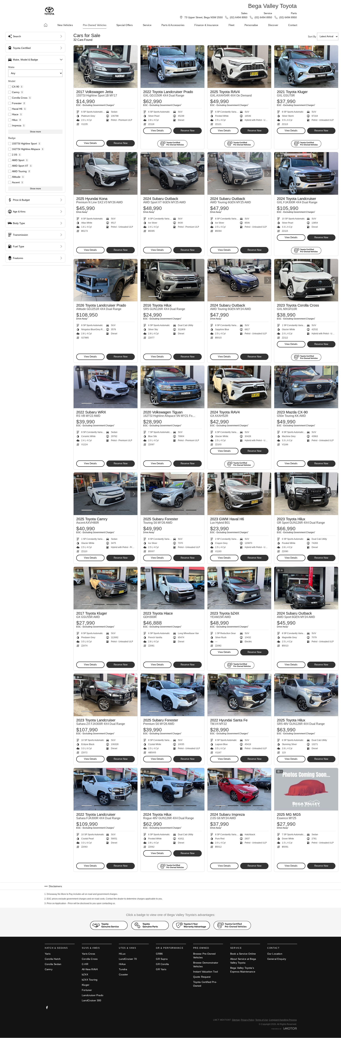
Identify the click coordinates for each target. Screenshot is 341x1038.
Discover (273, 25)
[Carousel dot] (86, 189)
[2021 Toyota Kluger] (306, 66)
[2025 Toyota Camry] (105, 493)
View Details (90, 143)
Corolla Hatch (53, 958)
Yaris (47, 953)
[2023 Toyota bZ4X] (239, 588)
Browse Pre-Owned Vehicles (204, 955)
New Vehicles (65, 25)
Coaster (123, 974)
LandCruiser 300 (91, 1000)
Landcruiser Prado (92, 995)
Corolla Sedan (53, 964)
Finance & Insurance (206, 25)
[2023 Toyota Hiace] (172, 588)
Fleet (231, 25)
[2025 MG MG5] (306, 789)
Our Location (274, 953)
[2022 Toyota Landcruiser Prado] (172, 66)
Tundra (123, 969)
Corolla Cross (90, 958)
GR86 (159, 953)
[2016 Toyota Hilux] (172, 280)
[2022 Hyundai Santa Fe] (239, 695)
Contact (292, 25)
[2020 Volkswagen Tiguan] (172, 387)
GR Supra (161, 958)
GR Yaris (161, 969)
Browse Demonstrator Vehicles (205, 964)
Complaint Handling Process (283, 1020)
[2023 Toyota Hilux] (306, 493)
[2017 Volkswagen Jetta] (105, 66)
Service (147, 25)
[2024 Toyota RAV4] (239, 387)
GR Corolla (162, 964)
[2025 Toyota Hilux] (306, 695)
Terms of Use (261, 1020)
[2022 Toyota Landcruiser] (105, 789)
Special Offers (124, 25)
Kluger (85, 984)
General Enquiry (276, 958)
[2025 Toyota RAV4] (239, 66)
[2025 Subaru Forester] (172, 493)
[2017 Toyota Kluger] (105, 588)
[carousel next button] (133, 66)
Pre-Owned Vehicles (94, 25)
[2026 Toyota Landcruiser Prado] (105, 280)
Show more (35, 131)
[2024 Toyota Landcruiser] (306, 173)
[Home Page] (49, 11)
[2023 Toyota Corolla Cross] (306, 280)
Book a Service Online (243, 953)
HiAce (122, 964)
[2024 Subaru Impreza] (239, 789)
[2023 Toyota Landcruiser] (105, 695)
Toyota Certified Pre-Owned (205, 984)
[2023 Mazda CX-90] (306, 387)
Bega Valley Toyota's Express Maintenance (242, 969)
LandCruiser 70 (128, 958)
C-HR (85, 964)
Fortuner (87, 990)
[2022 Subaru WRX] (105, 387)
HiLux (122, 953)
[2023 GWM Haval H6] (239, 493)
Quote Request (202, 976)
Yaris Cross (88, 953)
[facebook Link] (47, 1007)
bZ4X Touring (89, 979)
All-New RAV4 (90, 969)
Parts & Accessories (172, 25)
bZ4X (85, 974)
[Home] (46, 25)
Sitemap (236, 1020)
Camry (48, 969)
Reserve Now (120, 143)
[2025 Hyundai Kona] (105, 173)
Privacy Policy (247, 1020)
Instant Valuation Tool (205, 971)
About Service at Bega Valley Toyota (243, 960)
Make (11, 67)
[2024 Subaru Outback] (172, 173)
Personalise (251, 25)
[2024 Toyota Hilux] (172, 789)
